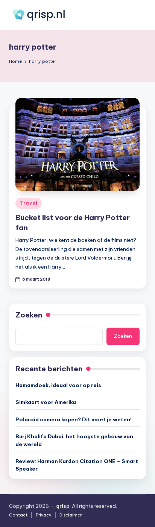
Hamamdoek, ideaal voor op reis (58, 385)
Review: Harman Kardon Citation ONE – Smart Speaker (76, 465)
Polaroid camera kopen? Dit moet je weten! (73, 419)
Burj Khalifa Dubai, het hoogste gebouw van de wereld (74, 440)
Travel (28, 203)
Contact (18, 515)
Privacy (43, 515)
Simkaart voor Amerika (45, 402)
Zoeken (28, 314)
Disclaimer (70, 515)
